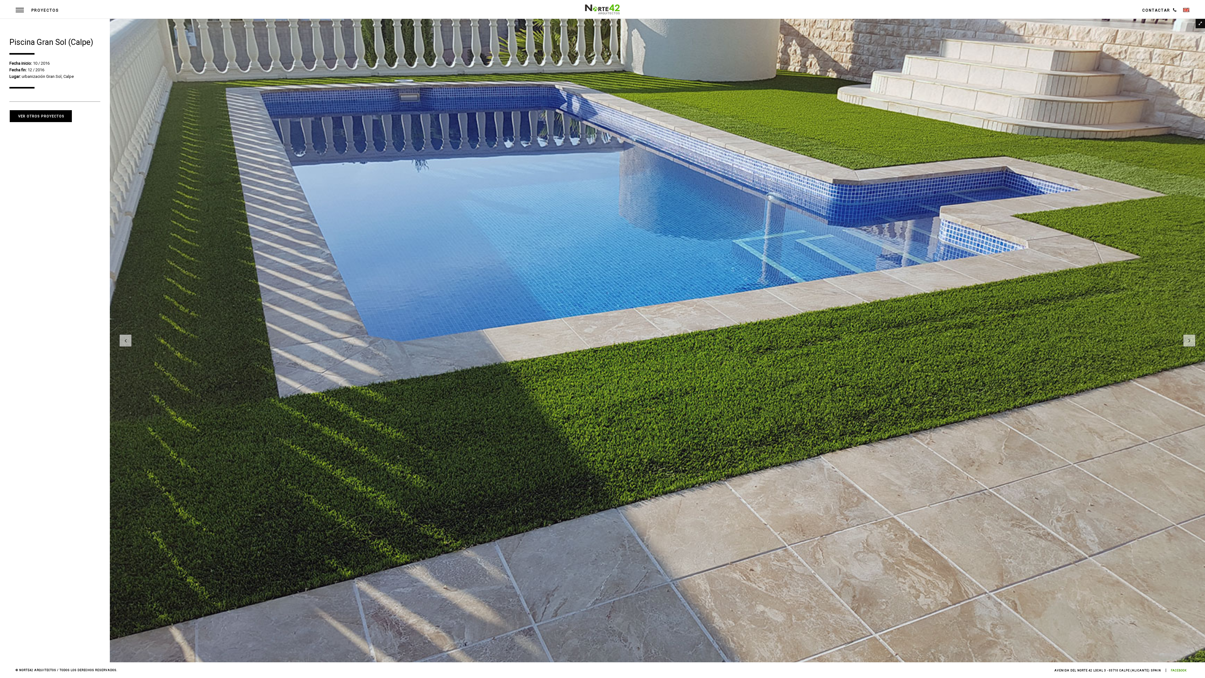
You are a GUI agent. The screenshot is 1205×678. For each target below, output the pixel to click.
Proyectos (45, 10)
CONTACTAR (1156, 10)
